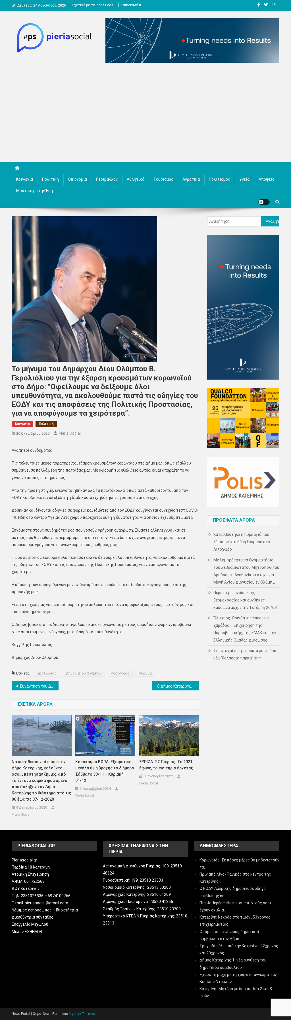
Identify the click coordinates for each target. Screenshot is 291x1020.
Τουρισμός (163, 179)
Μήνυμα (145, 673)
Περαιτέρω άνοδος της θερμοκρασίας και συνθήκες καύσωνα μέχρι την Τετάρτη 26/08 (245, 600)
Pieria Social (70, 433)
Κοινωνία (24, 179)
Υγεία (244, 179)
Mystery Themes (82, 1014)
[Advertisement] (145, 114)
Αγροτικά (191, 179)
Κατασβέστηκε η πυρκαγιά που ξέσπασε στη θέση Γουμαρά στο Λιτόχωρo (241, 541)
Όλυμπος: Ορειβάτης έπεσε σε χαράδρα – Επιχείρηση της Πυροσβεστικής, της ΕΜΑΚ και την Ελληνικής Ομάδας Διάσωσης (244, 629)
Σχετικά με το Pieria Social (93, 5)
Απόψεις (267, 179)
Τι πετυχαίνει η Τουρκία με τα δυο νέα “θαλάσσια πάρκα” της (244, 654)
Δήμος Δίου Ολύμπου (84, 673)
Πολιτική (50, 179)
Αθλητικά (135, 179)
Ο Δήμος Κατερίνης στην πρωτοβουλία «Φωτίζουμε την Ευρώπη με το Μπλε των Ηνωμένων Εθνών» (178, 686)
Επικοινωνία (131, 5)
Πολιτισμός (219, 179)
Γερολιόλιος (46, 673)
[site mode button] (264, 202)
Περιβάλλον (107, 179)
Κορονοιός (120, 673)
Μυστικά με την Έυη (34, 190)
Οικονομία (77, 179)
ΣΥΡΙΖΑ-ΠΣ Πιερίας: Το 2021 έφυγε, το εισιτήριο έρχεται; (166, 764)
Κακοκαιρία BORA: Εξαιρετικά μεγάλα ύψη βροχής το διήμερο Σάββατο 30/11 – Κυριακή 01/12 (104, 771)
